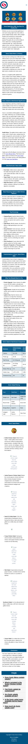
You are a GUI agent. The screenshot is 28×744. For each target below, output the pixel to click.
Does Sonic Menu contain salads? (14, 678)
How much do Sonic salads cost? (12, 707)
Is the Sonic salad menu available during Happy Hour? (13, 701)
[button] (14, 678)
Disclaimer (14, 739)
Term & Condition (14, 737)
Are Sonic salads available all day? (11, 695)
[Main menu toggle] (26, 5)
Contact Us (14, 740)
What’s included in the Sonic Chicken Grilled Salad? (12, 684)
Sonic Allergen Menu (11, 153)
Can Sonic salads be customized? (12, 690)
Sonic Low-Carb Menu (12, 159)
